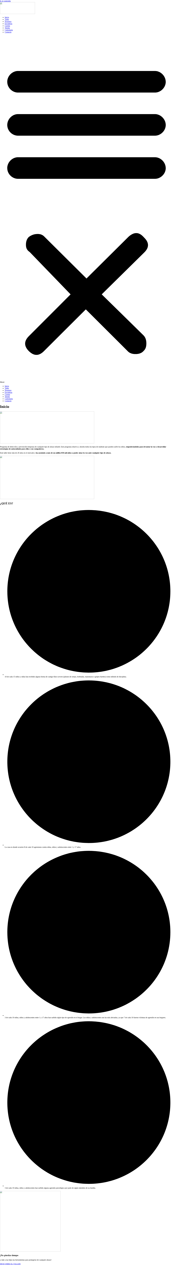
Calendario (9, 30)
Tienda (7, 28)
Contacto (8, 32)
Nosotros (8, 22)
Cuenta (7, 26)
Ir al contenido (5, 1)
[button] (86, 209)
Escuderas (8, 24)
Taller (7, 19)
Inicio (7, 17)
